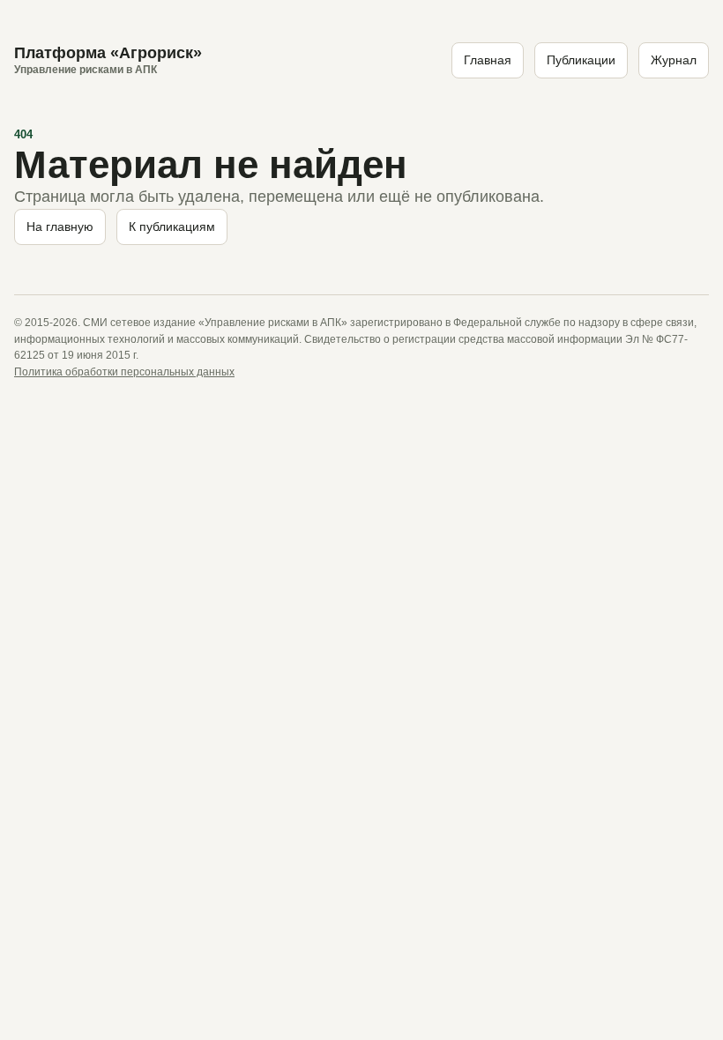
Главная (487, 60)
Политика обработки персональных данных (124, 372)
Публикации (581, 60)
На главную (59, 226)
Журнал (674, 60)
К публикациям (172, 226)
